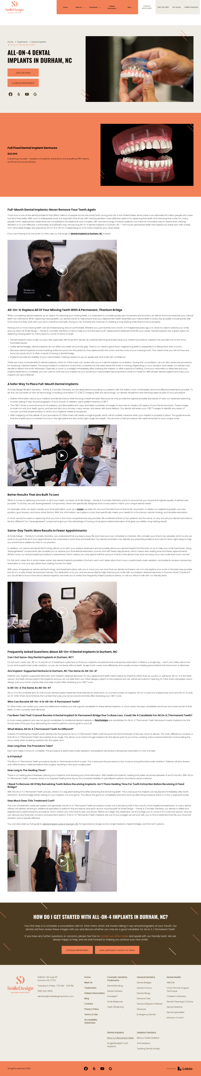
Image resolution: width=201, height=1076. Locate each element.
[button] (80, 7)
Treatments (22, 42)
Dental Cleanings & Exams (180, 1002)
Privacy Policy (91, 1009)
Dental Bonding (115, 986)
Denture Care (143, 999)
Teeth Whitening (115, 1007)
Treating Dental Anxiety (148, 1049)
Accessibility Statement (90, 1021)
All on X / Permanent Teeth (120, 1038)
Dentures (141, 1009)
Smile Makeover (115, 1002)
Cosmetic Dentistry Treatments (117, 978)
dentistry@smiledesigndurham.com (56, 996)
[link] (14, 7)
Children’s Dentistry (176, 996)
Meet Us (88, 983)
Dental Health (174, 977)
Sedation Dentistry (146, 1033)
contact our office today (114, 936)
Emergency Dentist (146, 1015)
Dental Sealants (175, 1007)
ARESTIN (170, 983)
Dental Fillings (143, 993)
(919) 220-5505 (45, 991)
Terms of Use (91, 1015)
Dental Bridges (144, 983)
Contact (88, 1004)
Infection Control (175, 1018)
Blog (86, 999)
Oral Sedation (144, 1043)
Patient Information (94, 993)
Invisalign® (112, 996)
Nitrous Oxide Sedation (148, 1038)
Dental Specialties (175, 1012)
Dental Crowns (144, 988)
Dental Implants (38, 42)
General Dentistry (146, 977)
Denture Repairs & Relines (149, 1004)
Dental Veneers (115, 991)
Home (10, 42)
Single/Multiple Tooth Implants (117, 1045)
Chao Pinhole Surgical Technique (178, 989)
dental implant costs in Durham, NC (60, 824)
